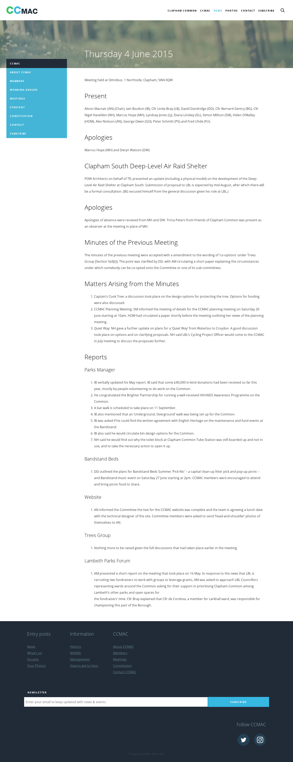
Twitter (243, 740)
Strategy (17, 107)
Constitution (21, 116)
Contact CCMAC (124, 672)
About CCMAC (20, 72)
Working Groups (24, 90)
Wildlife (75, 653)
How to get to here (84, 666)
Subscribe (266, 10)
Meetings (17, 98)
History (75, 646)
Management (80, 659)
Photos (231, 10)
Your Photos (36, 666)
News (218, 10)
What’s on (34, 653)
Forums (33, 659)
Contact (248, 10)
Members (17, 81)
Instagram (260, 740)
